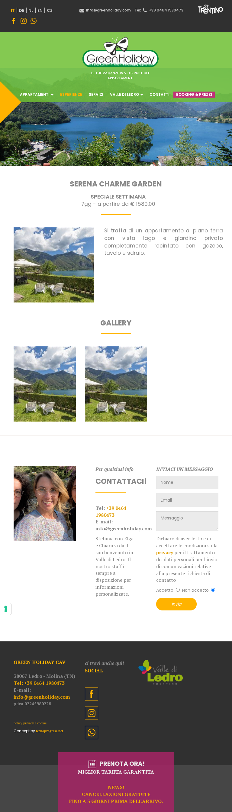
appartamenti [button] (35, 94)
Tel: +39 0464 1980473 (39, 683)
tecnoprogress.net (49, 731)
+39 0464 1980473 (110, 511)
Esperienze (71, 94)
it (13, 10)
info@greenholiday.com (42, 697)
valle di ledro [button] (125, 94)
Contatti (159, 94)
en (40, 10)
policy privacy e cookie (30, 723)
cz (50, 10)
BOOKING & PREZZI (194, 94)
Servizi (96, 94)
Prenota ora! (116, 782)
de (21, 10)
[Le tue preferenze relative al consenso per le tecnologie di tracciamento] (5, 609)
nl (30, 10)
